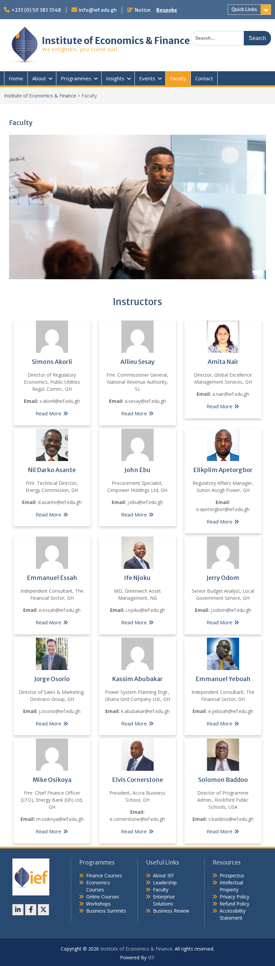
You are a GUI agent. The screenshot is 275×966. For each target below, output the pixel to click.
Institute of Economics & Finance (116, 41)
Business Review (171, 911)
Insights (115, 78)
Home (16, 78)
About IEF (163, 875)
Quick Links (244, 9)
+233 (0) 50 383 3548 (36, 10)
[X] (43, 909)
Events (147, 78)
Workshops (98, 903)
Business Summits (106, 911)
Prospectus (232, 875)
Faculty (178, 78)
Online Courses (102, 896)
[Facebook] (30, 909)
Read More (48, 413)
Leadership (165, 882)
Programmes (76, 78)
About (39, 78)
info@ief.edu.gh (98, 10)
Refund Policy (234, 903)
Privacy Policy (234, 896)
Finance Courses (104, 875)
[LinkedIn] (17, 909)
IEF (151, 957)
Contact (204, 78)
